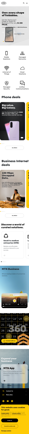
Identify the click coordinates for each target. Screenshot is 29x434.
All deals (14, 147)
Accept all (9, 420)
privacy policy (16, 413)
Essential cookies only (9, 426)
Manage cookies (6, 430)
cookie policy (5, 413)
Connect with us (10, 341)
